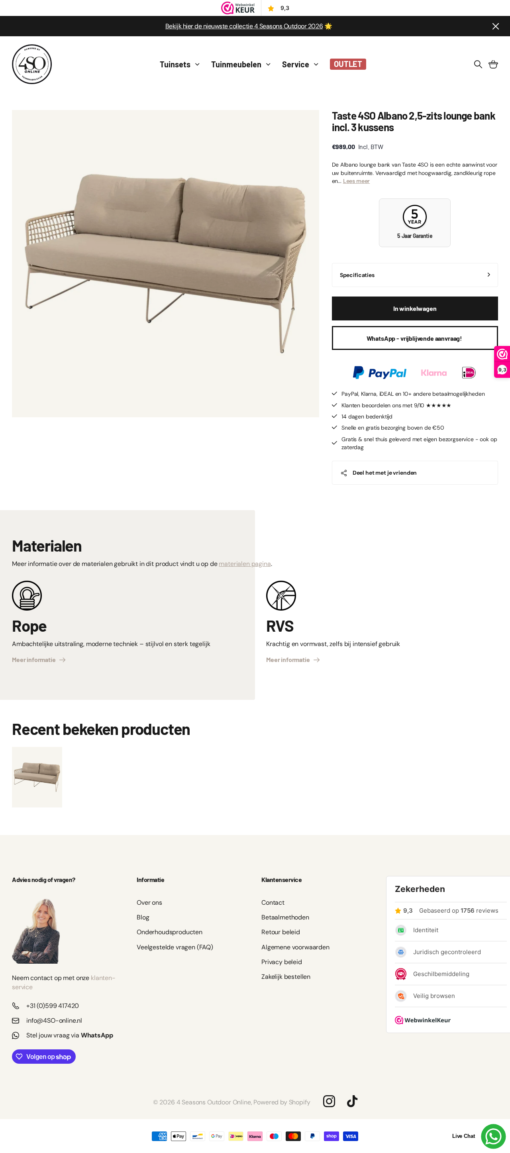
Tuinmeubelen (236, 64)
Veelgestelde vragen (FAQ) (175, 947)
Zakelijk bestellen (285, 976)
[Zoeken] (478, 64)
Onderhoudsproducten (169, 932)
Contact (272, 902)
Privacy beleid (281, 962)
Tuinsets (175, 64)
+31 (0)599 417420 (52, 1006)
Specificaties (357, 275)
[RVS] (281, 599)
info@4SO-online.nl (54, 1020)
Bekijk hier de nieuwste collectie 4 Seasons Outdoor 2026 (244, 26)
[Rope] (27, 599)
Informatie (150, 879)
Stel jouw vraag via (69, 1035)
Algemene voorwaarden (295, 947)
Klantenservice (281, 879)
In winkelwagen (415, 308)
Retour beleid (280, 932)
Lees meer (356, 181)
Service (295, 64)
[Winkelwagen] (493, 64)
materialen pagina (245, 564)
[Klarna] (434, 372)
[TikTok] (352, 1101)
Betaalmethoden (285, 917)
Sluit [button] (495, 26)
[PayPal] (379, 372)
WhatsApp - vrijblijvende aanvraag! (415, 338)
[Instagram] (329, 1101)
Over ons (149, 902)
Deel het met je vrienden (385, 472)
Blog (143, 917)
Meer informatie (35, 659)
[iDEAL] (469, 372)
